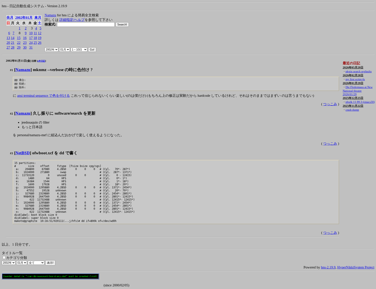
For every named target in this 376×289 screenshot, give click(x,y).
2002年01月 (24, 17)
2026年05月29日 (353, 67)
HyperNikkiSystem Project (355, 267)
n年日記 (41, 61)
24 (31, 42)
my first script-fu (355, 79)
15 (18, 38)
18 (35, 38)
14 (12, 38)
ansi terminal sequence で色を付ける (43, 95)
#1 (11, 70)
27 (8, 47)
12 (39, 33)
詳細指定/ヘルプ (72, 20)
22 (18, 42)
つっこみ (330, 104)
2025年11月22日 (353, 105)
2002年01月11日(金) (18, 60)
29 (18, 47)
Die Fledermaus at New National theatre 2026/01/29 (358, 90)
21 (12, 42)
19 (39, 38)
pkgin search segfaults (359, 71)
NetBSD (22, 153)
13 (8, 38)
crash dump (352, 109)
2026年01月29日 (353, 83)
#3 (11, 153)
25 (35, 42)
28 (12, 47)
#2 (11, 113)
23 (25, 42)
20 (8, 42)
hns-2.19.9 (328, 267)
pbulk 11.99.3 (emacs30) (360, 102)
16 (25, 38)
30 (25, 47)
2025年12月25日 (353, 98)
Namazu (50, 15)
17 (31, 38)
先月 (10, 17)
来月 (37, 17)
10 (31, 33)
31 (31, 47)
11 (35, 33)
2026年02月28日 (353, 75)
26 (39, 42)
